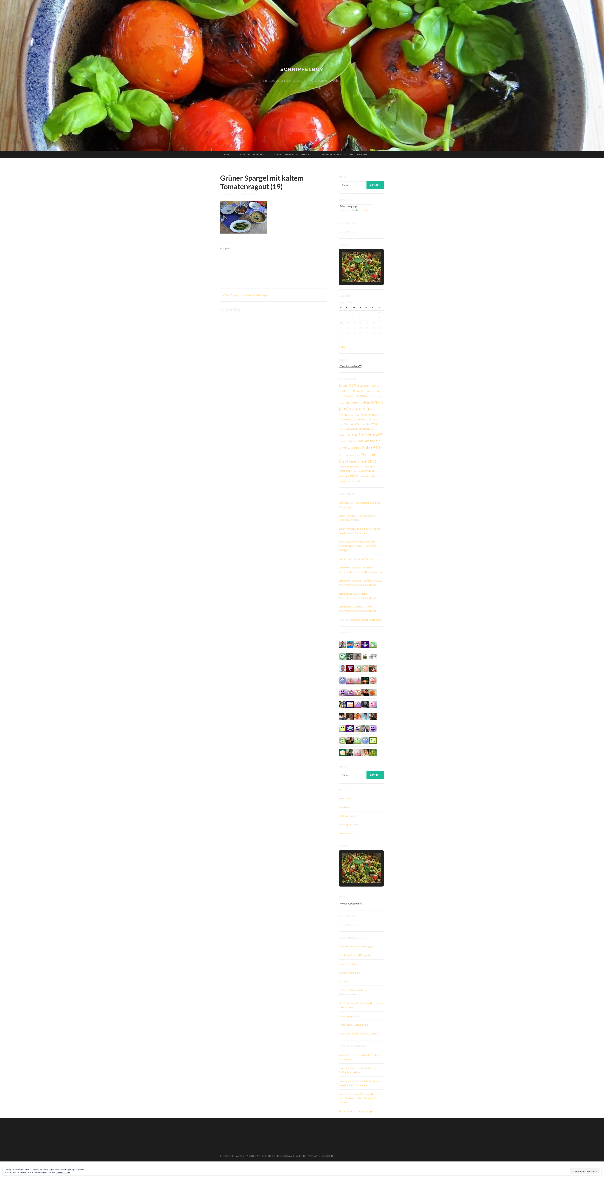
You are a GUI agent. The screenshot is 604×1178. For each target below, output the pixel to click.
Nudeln (365, 419)
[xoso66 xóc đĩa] (357, 740)
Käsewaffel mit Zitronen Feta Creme (358, 1033)
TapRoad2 (344, 502)
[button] (354, 273)
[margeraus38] (342, 752)
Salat (354, 448)
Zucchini (367, 470)
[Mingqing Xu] (357, 716)
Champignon (366, 385)
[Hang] (342, 704)
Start (227, 154)
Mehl (367, 414)
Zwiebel (369, 476)
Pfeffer (370, 434)
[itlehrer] (373, 716)
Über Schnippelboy (359, 154)
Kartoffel (357, 402)
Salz (372, 447)
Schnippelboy (302, 69)
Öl (356, 481)
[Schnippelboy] (373, 692)
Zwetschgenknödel (349, 963)
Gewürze (354, 396)
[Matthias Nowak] (342, 668)
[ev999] (357, 752)
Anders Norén (323, 1156)
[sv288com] (373, 704)
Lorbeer (353, 415)
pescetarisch (363, 428)
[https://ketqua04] (373, 728)
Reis (366, 441)
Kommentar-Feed (348, 824)
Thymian (355, 455)
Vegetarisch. (347, 466)
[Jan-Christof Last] (365, 656)
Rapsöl (355, 441)
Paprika (369, 424)
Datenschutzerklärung (252, 154)
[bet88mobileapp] (373, 740)
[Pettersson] (350, 644)
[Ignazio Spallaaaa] (350, 680)
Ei (346, 391)
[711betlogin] (342, 692)
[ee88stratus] (350, 728)
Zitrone (370, 467)
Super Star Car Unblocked (353, 528)
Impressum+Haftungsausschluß (294, 154)
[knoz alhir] (365, 680)
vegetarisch (362, 461)
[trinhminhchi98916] (365, 668)
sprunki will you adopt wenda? (355, 567)
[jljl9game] (342, 740)
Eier (356, 391)
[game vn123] (357, 668)
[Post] (357, 692)
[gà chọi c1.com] (365, 740)
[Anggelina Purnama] (365, 644)
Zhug (359, 467)
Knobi (355, 409)
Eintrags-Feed (346, 815)
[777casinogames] (357, 644)
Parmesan (346, 429)
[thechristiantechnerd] (365, 752)
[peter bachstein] (350, 740)
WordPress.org (347, 833)
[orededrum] (373, 656)
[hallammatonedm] (357, 728)
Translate (363, 210)
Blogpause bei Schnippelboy (366, 619)
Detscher (344, 981)
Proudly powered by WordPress (242, 1156)
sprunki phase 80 (348, 593)
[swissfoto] (350, 656)
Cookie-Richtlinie (63, 1172)
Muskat (352, 419)
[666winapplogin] (342, 728)
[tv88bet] (373, 680)
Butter (347, 385)
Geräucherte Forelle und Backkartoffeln (360, 571)
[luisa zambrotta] (365, 704)
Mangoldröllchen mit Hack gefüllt (357, 946)
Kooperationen (331, 154)
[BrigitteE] (357, 656)
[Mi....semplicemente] (350, 716)
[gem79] (342, 656)
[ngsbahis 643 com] (373, 644)
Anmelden (344, 807)
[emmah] (365, 716)
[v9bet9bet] (350, 668)
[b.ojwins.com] (357, 704)
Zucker (348, 476)
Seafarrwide (345, 558)
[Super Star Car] (350, 704)
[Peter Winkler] (342, 644)
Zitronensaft (348, 470)
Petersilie (348, 435)
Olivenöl (352, 424)
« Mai (342, 346)
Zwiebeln (345, 481)
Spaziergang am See (349, 1015)
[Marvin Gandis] (350, 752)
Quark (343, 441)
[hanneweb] (373, 668)
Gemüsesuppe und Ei (350, 972)
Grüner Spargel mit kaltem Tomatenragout (244, 295)
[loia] (365, 692)
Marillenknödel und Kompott (354, 955)
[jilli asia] (350, 692)
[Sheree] (365, 728)
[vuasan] (357, 680)
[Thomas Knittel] (342, 716)
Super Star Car (346, 515)
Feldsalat (369, 391)
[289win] (342, 680)
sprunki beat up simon (350, 606)
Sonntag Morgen (364, 558)
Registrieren (345, 798)
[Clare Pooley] (373, 752)
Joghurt (344, 403)
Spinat (344, 455)
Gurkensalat (373, 396)
